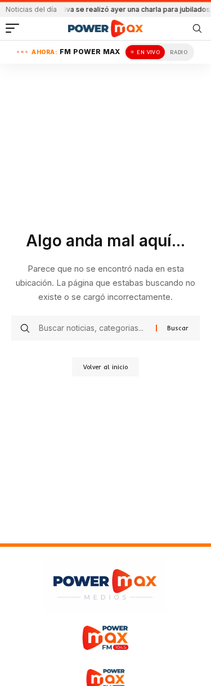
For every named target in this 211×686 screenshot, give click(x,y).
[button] (15, 28)
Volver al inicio (105, 367)
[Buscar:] (93, 328)
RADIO (178, 52)
